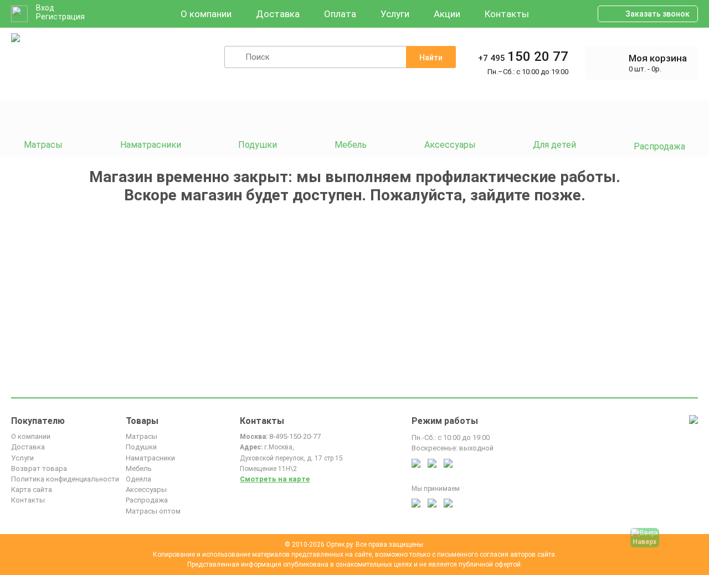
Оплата (340, 13)
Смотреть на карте (275, 479)
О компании (206, 13)
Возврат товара (39, 468)
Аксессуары (146, 489)
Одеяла (138, 479)
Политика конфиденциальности (65, 479)
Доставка (278, 13)
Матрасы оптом (153, 511)
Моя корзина (658, 58)
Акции (447, 13)
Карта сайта (31, 489)
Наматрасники (150, 458)
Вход (45, 7)
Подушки (141, 447)
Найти (431, 57)
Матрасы (141, 436)
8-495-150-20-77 (295, 436)
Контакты (507, 13)
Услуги (395, 13)
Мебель (139, 468)
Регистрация (60, 16)
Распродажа (147, 500)
